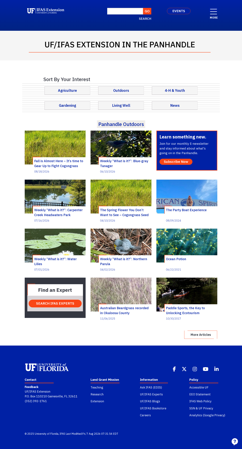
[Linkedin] (216, 369)
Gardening (67, 105)
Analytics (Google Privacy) (207, 415)
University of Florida (46, 433)
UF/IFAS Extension (37, 391)
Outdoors (121, 90)
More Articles (200, 334)
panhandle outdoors (121, 124)
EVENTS (178, 11)
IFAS (62, 433)
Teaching (97, 387)
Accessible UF (199, 387)
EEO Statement (200, 394)
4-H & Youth (175, 90)
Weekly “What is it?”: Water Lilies (55, 261)
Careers (145, 415)
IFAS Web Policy (200, 401)
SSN (192, 408)
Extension (97, 401)
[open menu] (213, 10)
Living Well (121, 105)
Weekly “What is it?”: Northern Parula (123, 261)
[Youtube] (206, 369)
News (175, 105)
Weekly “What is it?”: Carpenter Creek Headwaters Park (58, 212)
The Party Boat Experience (186, 210)
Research (97, 394)
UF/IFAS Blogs (150, 401)
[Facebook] (174, 369)
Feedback (31, 387)
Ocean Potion (176, 259)
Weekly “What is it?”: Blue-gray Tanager (124, 163)
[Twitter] (184, 369)
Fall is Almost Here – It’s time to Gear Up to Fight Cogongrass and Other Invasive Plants (58, 163)
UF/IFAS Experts (151, 394)
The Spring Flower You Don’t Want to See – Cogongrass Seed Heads (124, 212)
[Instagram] (195, 369)
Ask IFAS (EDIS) (151, 387)
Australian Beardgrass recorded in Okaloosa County (124, 310)
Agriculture (67, 90)
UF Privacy (206, 408)
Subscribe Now (176, 161)
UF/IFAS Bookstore (153, 408)
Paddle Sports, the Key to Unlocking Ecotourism (185, 310)
